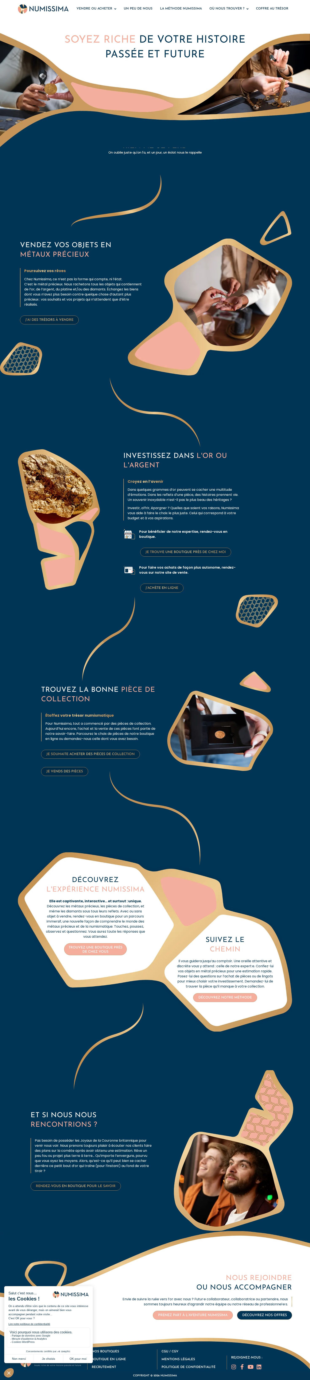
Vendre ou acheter (94, 8)
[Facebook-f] (242, 1366)
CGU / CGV (170, 1351)
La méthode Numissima (181, 8)
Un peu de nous (138, 8)
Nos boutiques (105, 1351)
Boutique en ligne (109, 1359)
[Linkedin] (259, 1366)
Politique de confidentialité (189, 1367)
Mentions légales (178, 1359)
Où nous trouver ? (226, 8)
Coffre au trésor (272, 8)
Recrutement (104, 1367)
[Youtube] (250, 1366)
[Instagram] (233, 1366)
